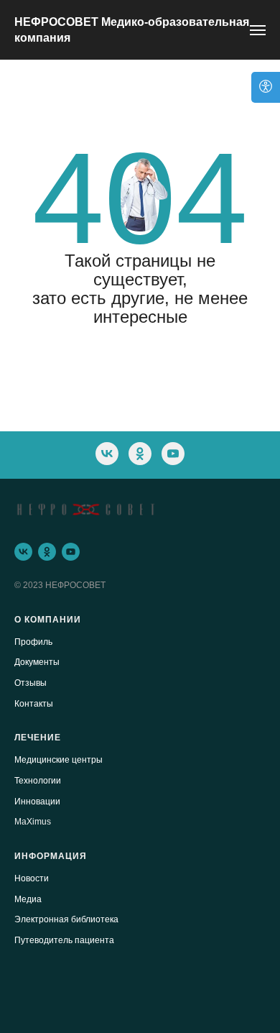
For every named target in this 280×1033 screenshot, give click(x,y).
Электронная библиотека (66, 919)
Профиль (33, 642)
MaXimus (32, 822)
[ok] (140, 453)
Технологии (37, 781)
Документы (37, 662)
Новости (31, 878)
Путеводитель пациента (64, 940)
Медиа (28, 899)
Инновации (37, 801)
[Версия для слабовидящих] (265, 87)
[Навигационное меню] (258, 30)
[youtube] (173, 453)
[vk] (106, 453)
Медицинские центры (58, 760)
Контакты (33, 704)
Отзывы (30, 683)
